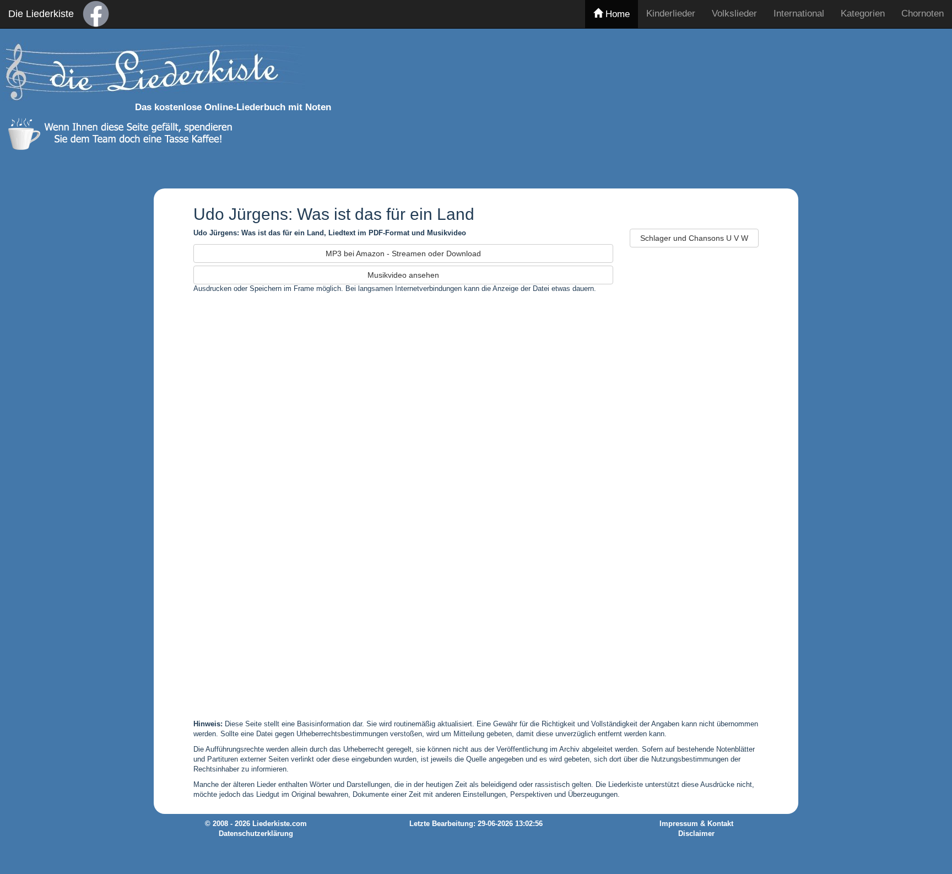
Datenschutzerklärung (256, 834)
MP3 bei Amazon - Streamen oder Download (403, 253)
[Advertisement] (711, 106)
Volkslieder (734, 13)
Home (616, 14)
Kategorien (863, 13)
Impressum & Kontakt (696, 824)
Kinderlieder (670, 13)
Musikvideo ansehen (403, 275)
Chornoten (922, 13)
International (799, 13)
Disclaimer (696, 834)
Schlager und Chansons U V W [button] (694, 238)
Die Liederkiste (41, 13)
